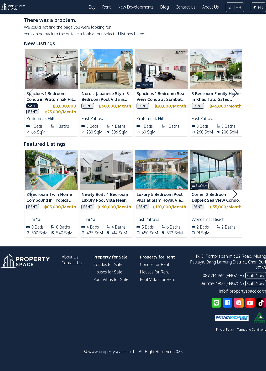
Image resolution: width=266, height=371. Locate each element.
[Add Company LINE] (216, 303)
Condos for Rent (154, 264)
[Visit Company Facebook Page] (227, 303)
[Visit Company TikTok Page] (261, 303)
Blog (164, 7)
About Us (210, 7)
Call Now (255, 275)
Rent (106, 7)
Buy (92, 7)
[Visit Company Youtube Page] (250, 303)
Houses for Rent (154, 272)
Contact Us (186, 7)
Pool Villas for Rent (157, 279)
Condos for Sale (108, 264)
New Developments (136, 7)
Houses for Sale (108, 272)
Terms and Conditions (251, 329)
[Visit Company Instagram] (239, 303)
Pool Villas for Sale (111, 279)
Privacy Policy (225, 329)
